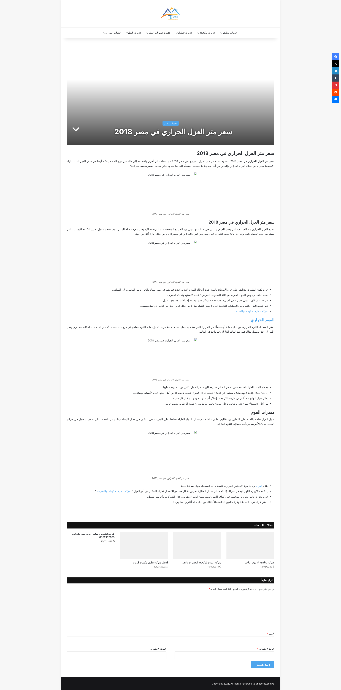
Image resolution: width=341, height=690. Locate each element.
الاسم (270, 633)
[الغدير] (170, 13)
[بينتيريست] (335, 85)
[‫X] (335, 63)
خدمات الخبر (170, 123)
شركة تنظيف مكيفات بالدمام (252, 311)
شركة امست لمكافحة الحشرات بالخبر (201, 562)
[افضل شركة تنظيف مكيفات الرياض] (144, 545)
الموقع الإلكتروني (158, 648)
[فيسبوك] (335, 56)
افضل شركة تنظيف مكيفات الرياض (150, 562)
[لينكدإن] (335, 70)
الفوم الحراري (262, 319)
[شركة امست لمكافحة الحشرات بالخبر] (197, 545)
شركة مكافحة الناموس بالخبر (259, 562)
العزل (259, 486)
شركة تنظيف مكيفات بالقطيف (114, 491)
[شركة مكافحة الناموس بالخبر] (250, 545)
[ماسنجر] (335, 99)
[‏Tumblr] (335, 78)
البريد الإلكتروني (265, 648)
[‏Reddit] (335, 92)
